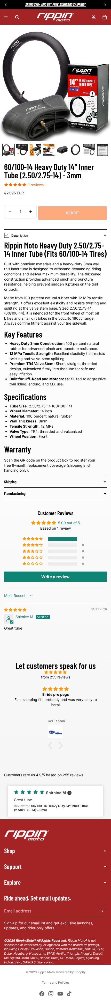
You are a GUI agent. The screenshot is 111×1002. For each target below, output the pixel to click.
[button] (33, 539)
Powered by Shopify (71, 972)
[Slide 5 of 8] (62, 150)
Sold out (72, 213)
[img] (15, 610)
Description (19, 235)
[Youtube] (60, 994)
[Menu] (6, 17)
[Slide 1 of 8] (8, 150)
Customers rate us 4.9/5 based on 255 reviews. (44, 775)
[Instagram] (51, 994)
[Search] (17, 17)
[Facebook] (42, 994)
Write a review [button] (55, 576)
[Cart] (104, 17)
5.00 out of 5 (69, 523)
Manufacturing (15, 493)
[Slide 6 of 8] (75, 150)
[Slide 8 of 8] (102, 150)
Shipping (10, 481)
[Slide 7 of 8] (89, 150)
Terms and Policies (55, 982)
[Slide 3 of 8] (35, 150)
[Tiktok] (69, 994)
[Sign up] (101, 910)
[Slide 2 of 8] (22, 150)
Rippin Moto (46, 972)
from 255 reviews (55, 677)
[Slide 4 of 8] (48, 150)
